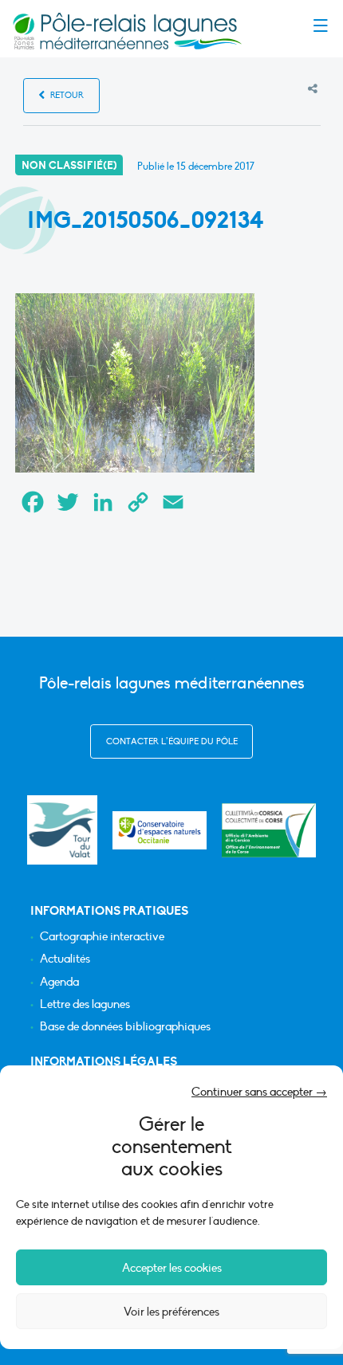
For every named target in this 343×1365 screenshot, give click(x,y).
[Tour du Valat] (62, 830)
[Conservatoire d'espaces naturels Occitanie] (159, 830)
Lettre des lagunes (85, 1004)
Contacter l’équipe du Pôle (172, 741)
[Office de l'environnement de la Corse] (269, 830)
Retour (66, 95)
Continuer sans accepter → (259, 1092)
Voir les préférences (171, 1311)
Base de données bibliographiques (125, 1027)
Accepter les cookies (172, 1268)
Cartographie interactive (102, 936)
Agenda (59, 982)
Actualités (65, 959)
